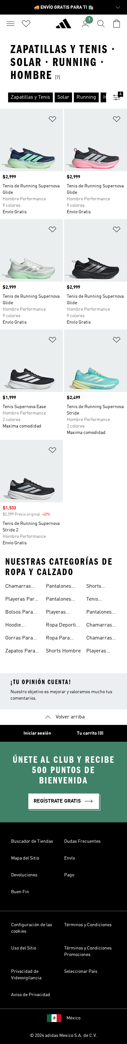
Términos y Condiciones (88, 925)
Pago (69, 875)
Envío (69, 858)
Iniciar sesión (37, 733)
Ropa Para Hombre (58, 639)
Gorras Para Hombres (19, 639)
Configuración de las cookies (31, 928)
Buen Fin (20, 892)
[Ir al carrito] (116, 23)
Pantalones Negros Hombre (58, 587)
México (73, 1018)
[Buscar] (101, 23)
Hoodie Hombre (14, 626)
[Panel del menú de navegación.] (10, 23)
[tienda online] (63, 26)
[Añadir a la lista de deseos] (52, 120)
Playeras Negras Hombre (56, 613)
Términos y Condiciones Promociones (88, 951)
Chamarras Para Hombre (20, 587)
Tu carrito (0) (90, 733)
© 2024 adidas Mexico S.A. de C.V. (63, 1035)
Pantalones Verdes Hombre (99, 613)
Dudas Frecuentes (82, 841)
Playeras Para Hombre (21, 600)
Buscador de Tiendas (32, 841)
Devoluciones (24, 875)
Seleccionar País (80, 971)
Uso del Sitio (23, 948)
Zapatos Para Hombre (20, 652)
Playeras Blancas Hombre (96, 652)
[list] (53, 97)
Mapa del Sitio (25, 858)
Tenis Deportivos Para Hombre (101, 600)
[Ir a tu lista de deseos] (26, 23)
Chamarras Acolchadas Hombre (99, 626)
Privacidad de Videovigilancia (26, 974)
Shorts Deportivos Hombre (98, 587)
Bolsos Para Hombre (19, 613)
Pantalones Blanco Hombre (58, 600)
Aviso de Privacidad (30, 995)
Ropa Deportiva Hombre (63, 626)
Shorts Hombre (63, 651)
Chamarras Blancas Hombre (99, 639)
